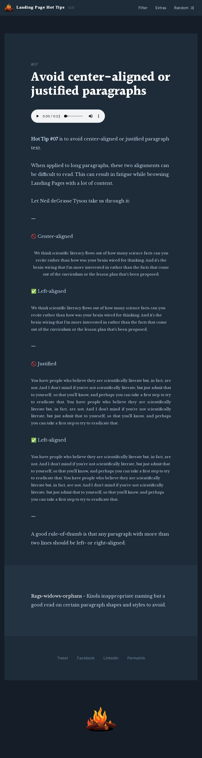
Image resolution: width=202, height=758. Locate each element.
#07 (34, 64)
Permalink (136, 658)
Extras (160, 7)
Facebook (86, 658)
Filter (143, 7)
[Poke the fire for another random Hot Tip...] (101, 719)
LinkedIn (110, 658)
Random (181, 7)
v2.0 (71, 7)
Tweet (62, 658)
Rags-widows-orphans (56, 596)
